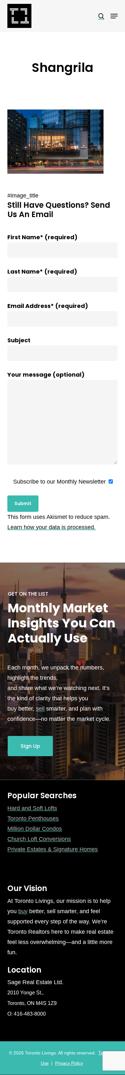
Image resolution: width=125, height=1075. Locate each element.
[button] (114, 16)
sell (40, 708)
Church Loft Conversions (39, 839)
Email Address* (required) (47, 306)
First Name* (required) (42, 237)
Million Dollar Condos (34, 829)
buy (23, 911)
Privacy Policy (69, 1063)
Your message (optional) (46, 375)
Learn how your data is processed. (51, 527)
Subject (18, 340)
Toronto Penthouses (33, 818)
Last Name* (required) (42, 271)
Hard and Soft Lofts (32, 808)
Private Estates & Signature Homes (52, 849)
